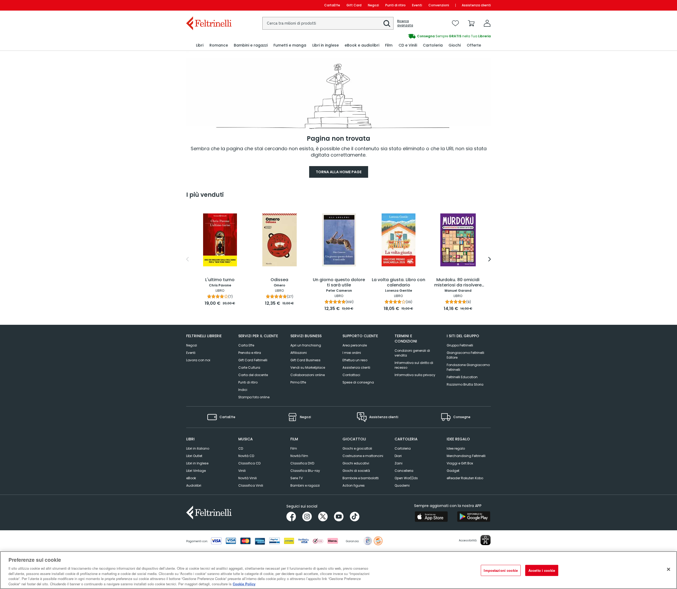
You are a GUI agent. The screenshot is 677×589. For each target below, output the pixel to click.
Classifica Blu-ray (305, 470)
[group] (414, 36)
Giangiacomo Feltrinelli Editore (465, 355)
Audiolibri (193, 485)
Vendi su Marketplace (307, 367)
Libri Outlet (194, 456)
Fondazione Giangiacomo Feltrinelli (468, 367)
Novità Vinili (247, 478)
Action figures (353, 485)
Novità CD (246, 456)
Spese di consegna (358, 382)
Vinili (242, 470)
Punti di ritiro (395, 5)
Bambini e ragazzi (305, 485)
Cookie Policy (244, 583)
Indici (242, 389)
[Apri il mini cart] (471, 23)
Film (293, 448)
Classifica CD (249, 463)
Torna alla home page (339, 172)
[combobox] (328, 23)
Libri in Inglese (197, 463)
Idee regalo (456, 448)
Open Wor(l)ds (406, 478)
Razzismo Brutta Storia (465, 384)
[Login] (487, 23)
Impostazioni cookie (501, 570)
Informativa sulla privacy (415, 375)
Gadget (453, 470)
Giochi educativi (355, 463)
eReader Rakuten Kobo (465, 478)
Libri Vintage (196, 470)
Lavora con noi (198, 360)
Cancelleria (404, 470)
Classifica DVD (302, 463)
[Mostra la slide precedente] (187, 259)
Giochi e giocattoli (357, 448)
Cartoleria (403, 448)
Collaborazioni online (307, 375)
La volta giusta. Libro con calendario (398, 282)
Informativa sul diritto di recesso (414, 365)
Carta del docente (253, 375)
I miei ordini (351, 352)
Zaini (398, 463)
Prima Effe (298, 382)
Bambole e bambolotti (360, 478)
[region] (338, 570)
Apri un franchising (305, 345)
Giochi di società (356, 470)
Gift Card (354, 5)
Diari (398, 456)
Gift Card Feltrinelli (252, 360)
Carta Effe (246, 345)
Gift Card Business (305, 360)
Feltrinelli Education (462, 377)
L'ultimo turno (220, 280)
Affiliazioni (298, 352)
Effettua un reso (354, 360)
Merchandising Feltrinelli (466, 456)
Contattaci (351, 375)
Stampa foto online (253, 397)
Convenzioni (438, 5)
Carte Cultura (249, 367)
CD (240, 448)
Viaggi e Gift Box (460, 463)
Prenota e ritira (249, 352)
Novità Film (299, 456)
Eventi (417, 5)
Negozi (373, 5)
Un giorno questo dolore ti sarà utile (339, 282)
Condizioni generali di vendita (412, 353)
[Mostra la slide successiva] (489, 259)
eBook (191, 478)
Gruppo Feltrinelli (460, 345)
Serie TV (296, 478)
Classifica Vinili (250, 485)
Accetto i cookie (541, 570)
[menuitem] (199, 45)
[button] (387, 23)
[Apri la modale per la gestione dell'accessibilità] (485, 540)
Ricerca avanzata (405, 23)
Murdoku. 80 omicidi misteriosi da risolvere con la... (458, 282)
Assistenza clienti (476, 5)
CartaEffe (332, 5)
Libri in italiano (197, 448)
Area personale (354, 345)
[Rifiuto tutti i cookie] (668, 569)
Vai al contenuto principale (208, 5)
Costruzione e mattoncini (362, 456)
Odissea (279, 280)
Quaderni (402, 485)
